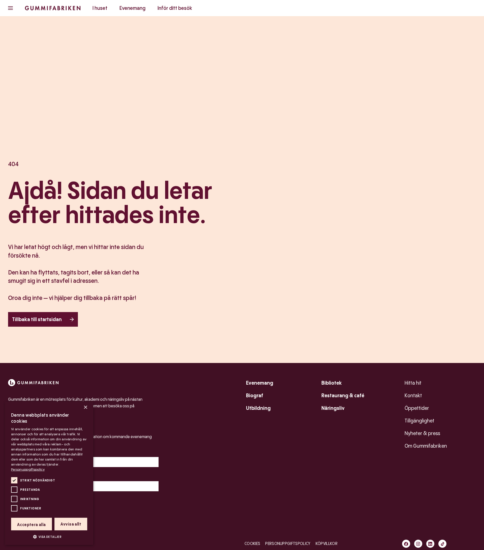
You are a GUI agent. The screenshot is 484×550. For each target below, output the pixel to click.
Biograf (254, 395)
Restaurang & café (342, 395)
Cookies (252, 543)
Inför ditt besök (175, 8)
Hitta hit (413, 383)
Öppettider (417, 408)
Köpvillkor (327, 543)
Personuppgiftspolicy (287, 543)
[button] (49, 537)
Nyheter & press (422, 433)
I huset (100, 8)
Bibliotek (331, 383)
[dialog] (49, 473)
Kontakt (413, 395)
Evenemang (132, 8)
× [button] (85, 407)
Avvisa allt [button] (70, 524)
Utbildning (258, 408)
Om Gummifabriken (426, 446)
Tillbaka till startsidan (37, 319)
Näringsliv (333, 408)
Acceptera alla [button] (31, 524)
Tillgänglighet (419, 421)
